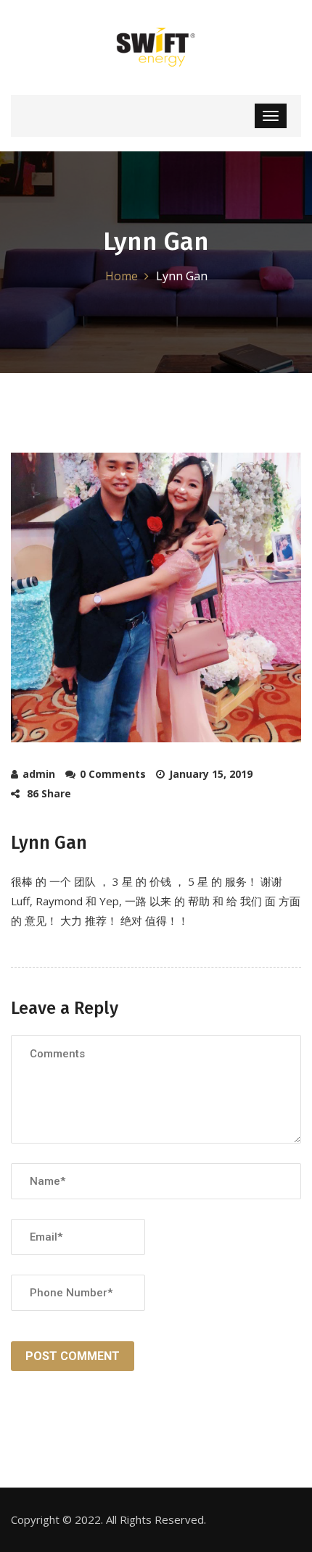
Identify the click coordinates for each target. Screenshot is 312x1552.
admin (38, 774)
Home (121, 276)
